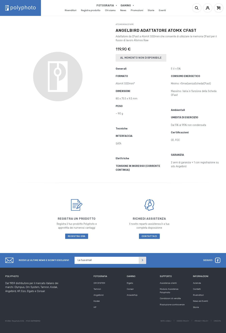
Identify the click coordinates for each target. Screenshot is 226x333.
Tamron (97, 289)
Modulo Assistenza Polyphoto (169, 291)
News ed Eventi (200, 301)
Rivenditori (198, 295)
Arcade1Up (132, 295)
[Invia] (142, 260)
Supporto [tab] (166, 276)
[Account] (207, 8)
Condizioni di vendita (170, 298)
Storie (196, 307)
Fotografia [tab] (100, 276)
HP (95, 307)
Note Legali (165, 321)
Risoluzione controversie (172, 304)
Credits (217, 321)
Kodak (97, 301)
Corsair (130, 289)
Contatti (197, 289)
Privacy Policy (201, 321)
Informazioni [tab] (200, 276)
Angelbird (98, 295)
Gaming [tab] (131, 276)
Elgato (130, 283)
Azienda (197, 283)
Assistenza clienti (168, 283)
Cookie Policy (183, 321)
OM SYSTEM (99, 283)
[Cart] (218, 8)
